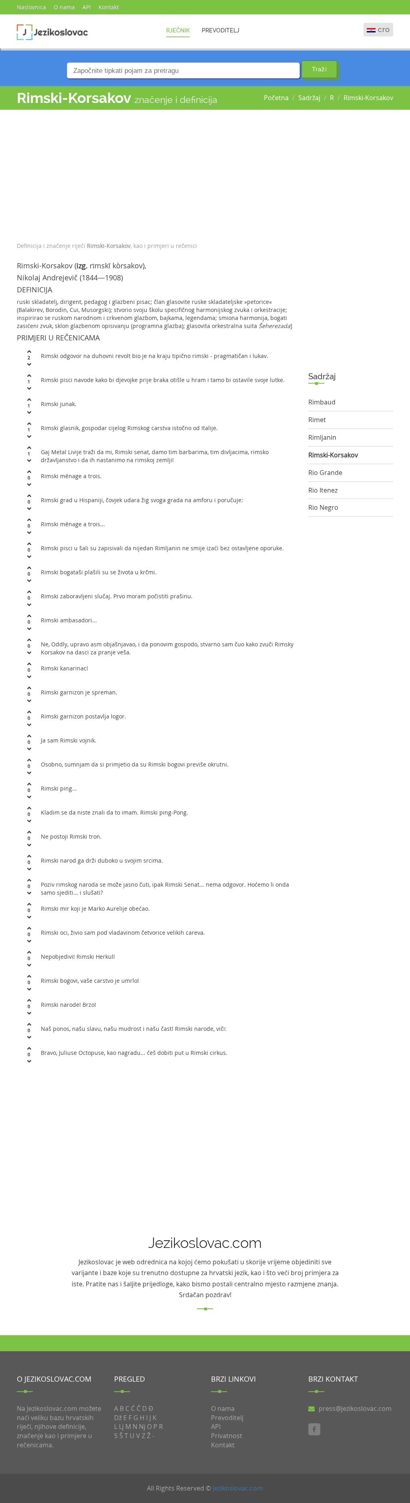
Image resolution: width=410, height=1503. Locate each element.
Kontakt (108, 7)
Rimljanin (322, 437)
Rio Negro (323, 507)
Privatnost (226, 1435)
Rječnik (178, 30)
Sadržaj (309, 97)
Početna (276, 97)
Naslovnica (31, 7)
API (86, 7)
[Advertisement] (156, 174)
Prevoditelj (220, 30)
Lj (121, 1426)
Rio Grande (325, 472)
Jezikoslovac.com (238, 1488)
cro (384, 29)
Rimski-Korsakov (368, 97)
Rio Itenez (323, 490)
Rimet (317, 419)
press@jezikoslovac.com (355, 1408)
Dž (118, 1417)
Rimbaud (322, 402)
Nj (142, 1426)
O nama (64, 7)
